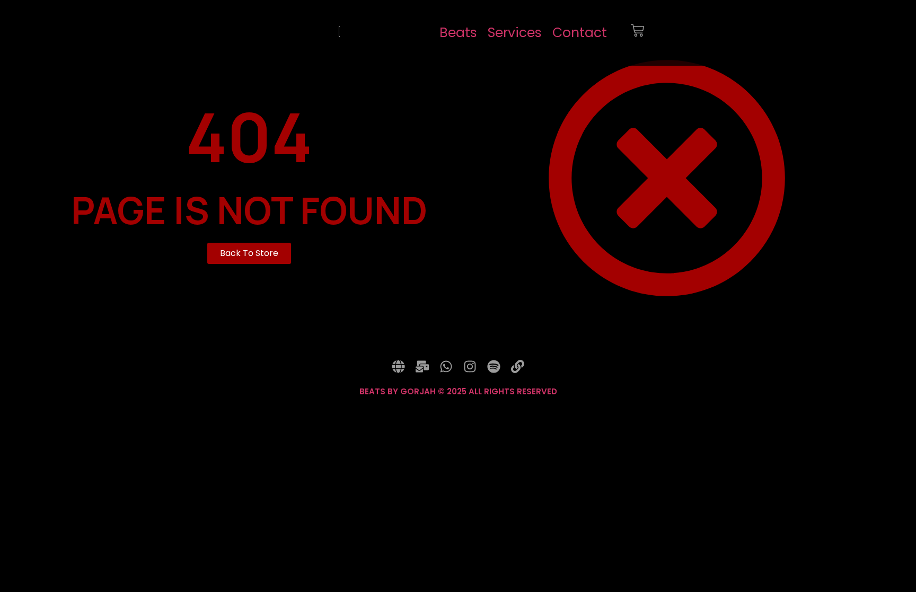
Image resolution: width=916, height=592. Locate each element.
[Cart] (637, 32)
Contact (579, 32)
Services (515, 32)
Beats (458, 32)
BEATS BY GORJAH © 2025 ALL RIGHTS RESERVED (458, 391)
